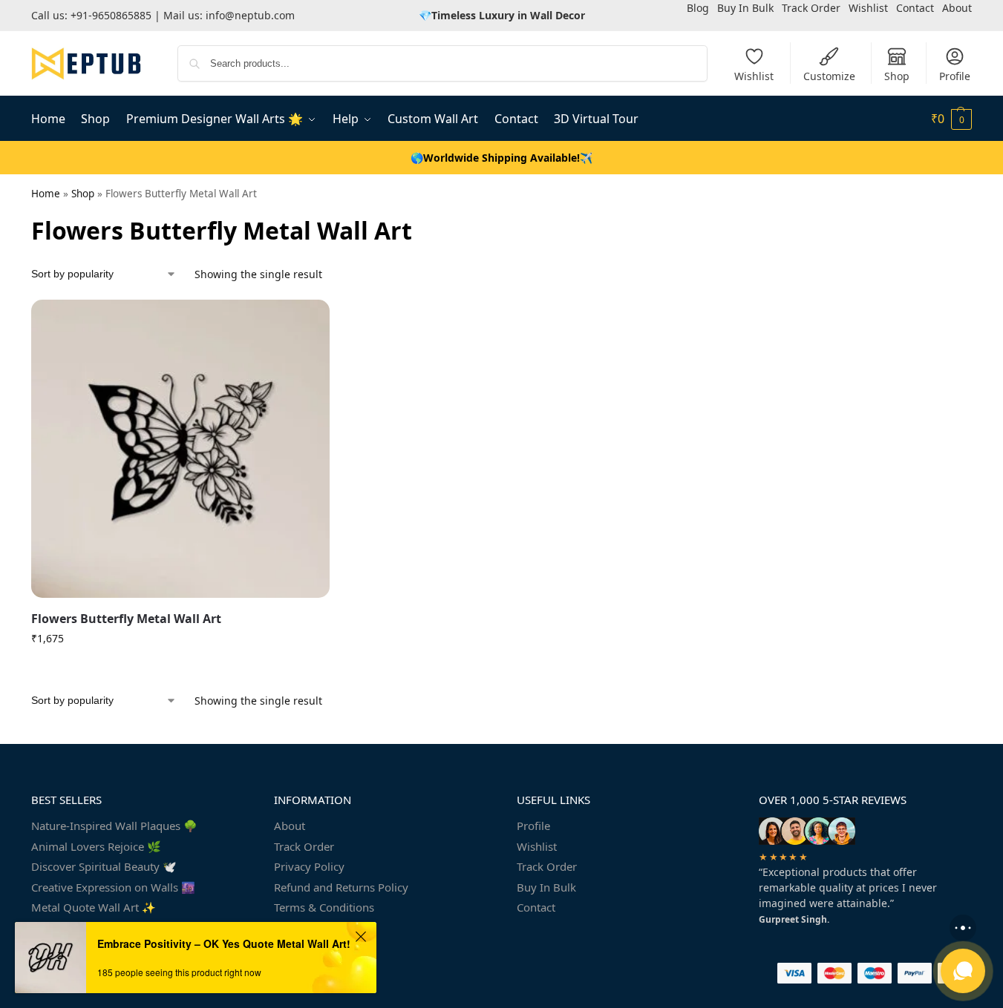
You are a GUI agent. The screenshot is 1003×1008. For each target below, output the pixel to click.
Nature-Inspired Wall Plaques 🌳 (114, 825)
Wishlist (754, 76)
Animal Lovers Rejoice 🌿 (96, 846)
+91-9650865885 (111, 15)
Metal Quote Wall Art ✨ (93, 907)
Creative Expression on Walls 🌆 (113, 887)
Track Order (304, 846)
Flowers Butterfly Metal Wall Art (126, 618)
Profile (954, 76)
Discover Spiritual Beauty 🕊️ (104, 866)
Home (45, 193)
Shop (896, 76)
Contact (536, 907)
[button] (951, 118)
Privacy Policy (309, 866)
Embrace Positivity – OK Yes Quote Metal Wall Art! (223, 943)
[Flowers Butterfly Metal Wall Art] (180, 449)
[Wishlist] (307, 322)
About (289, 825)
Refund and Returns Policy (341, 887)
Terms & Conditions (324, 907)
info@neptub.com (250, 15)
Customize (829, 76)
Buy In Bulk (546, 887)
